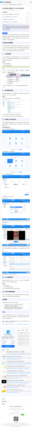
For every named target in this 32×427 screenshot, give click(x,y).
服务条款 (11, 426)
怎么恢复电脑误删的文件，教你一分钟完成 (16, 354)
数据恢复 (12, 119)
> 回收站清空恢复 (4, 342)
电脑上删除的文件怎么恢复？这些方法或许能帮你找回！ (11, 324)
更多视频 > (28, 12)
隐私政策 (14, 426)
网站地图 (19, 426)
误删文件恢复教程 (9, 354)
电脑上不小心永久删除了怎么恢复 (15, 392)
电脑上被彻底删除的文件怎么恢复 (15, 387)
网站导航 (21, 426)
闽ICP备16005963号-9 (23, 423)
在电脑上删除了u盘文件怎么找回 (15, 373)
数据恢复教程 (7, 4)
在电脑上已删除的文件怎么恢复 (15, 368)
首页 (4, 4)
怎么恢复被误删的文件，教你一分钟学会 (26, 354)
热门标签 (26, 330)
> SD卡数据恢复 (13, 342)
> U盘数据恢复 (13, 343)
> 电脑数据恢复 (3, 343)
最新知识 (23, 330)
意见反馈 (16, 426)
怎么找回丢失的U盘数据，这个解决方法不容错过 (24, 373)
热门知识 (19, 330)
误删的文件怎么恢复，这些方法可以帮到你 (24, 368)
